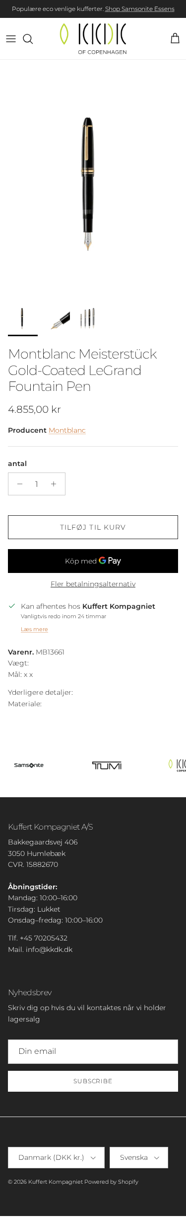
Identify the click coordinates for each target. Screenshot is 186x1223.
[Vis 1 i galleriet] (93, 177)
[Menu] (11, 39)
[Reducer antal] (17, 484)
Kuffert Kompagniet (55, 1181)
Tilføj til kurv (93, 527)
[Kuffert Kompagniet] (93, 38)
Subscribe (93, 1081)
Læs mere (34, 629)
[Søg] (33, 39)
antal (17, 463)
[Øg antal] (56, 484)
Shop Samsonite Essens (140, 8)
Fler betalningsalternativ (93, 584)
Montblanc (67, 430)
